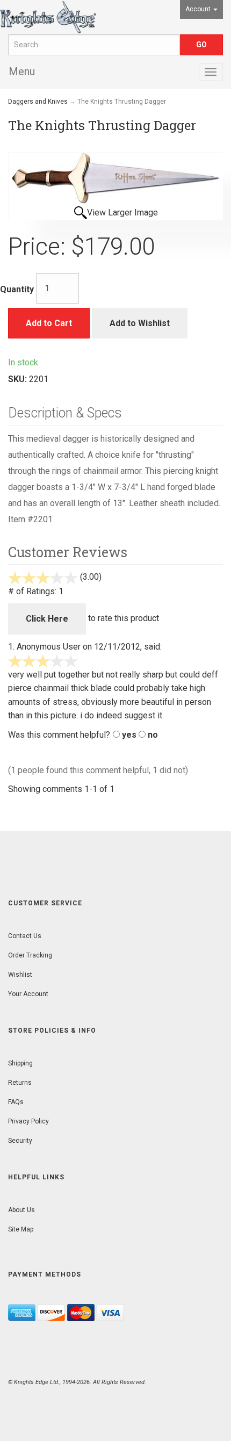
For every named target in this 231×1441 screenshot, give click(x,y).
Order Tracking (30, 955)
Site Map (20, 1229)
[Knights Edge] (48, 17)
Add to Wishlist (140, 323)
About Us (21, 1210)
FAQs (16, 1102)
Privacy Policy (28, 1121)
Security (20, 1140)
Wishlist (20, 974)
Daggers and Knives (38, 101)
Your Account (28, 994)
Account (198, 9)
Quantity (17, 289)
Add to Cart (49, 323)
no (153, 735)
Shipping (20, 1063)
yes (129, 735)
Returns (20, 1082)
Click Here (47, 619)
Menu (22, 71)
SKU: (18, 379)
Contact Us (24, 936)
